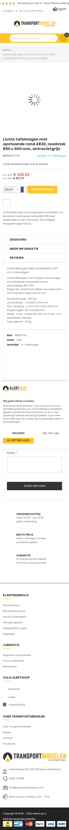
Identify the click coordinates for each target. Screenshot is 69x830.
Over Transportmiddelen (17, 726)
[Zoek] (54, 38)
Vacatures (9, 743)
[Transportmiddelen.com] (34, 23)
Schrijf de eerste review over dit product (25, 164)
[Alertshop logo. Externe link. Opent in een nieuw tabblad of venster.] (15, 388)
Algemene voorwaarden (17, 655)
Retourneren (10, 666)
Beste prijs (24, 535)
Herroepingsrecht (13, 622)
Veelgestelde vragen (15, 628)
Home (6, 49)
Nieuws (7, 732)
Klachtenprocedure (14, 611)
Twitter (11, 697)
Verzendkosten (28, 514)
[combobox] (34, 38)
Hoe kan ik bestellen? (15, 616)
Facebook (13, 689)
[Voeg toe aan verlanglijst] (7, 203)
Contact (8, 738)
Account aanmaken (31, 10)
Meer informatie (24, 249)
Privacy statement (13, 660)
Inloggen (8, 10)
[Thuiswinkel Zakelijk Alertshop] (59, 8)
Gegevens (18, 239)
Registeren (9, 634)
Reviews (17, 258)
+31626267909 (16, 705)
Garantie (23, 555)
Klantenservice (11, 605)
